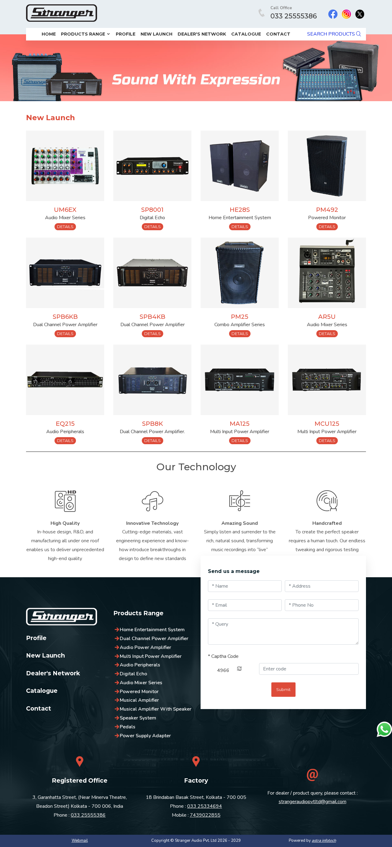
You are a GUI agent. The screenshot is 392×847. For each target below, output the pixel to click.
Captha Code (223, 656)
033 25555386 (293, 16)
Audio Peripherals (140, 665)
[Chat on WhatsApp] (384, 729)
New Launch (156, 34)
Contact (278, 34)
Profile (125, 34)
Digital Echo (133, 673)
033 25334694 (204, 806)
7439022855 (205, 815)
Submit (283, 689)
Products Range (83, 34)
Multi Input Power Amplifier (151, 656)
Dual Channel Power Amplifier (154, 638)
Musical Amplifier (139, 700)
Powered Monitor (139, 691)
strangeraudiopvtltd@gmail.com (312, 801)
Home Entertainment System (152, 629)
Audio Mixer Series (141, 682)
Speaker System (138, 718)
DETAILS (65, 226)
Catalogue (246, 34)
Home (49, 34)
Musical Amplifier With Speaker (155, 709)
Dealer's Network (202, 34)
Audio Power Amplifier (145, 647)
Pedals (127, 726)
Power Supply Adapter (145, 735)
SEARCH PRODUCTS (331, 34)
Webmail (80, 840)
